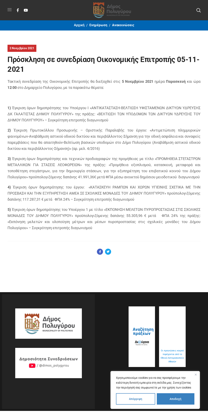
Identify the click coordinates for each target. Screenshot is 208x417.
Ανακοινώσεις (123, 25)
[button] (198, 10)
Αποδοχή (175, 399)
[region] (155, 390)
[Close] (195, 374)
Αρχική (79, 25)
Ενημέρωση (98, 25)
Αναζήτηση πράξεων (143, 331)
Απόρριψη (135, 399)
